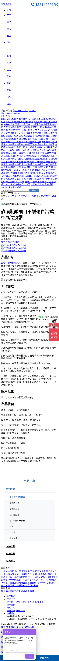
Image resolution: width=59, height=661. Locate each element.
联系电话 (14, 242)
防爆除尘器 (14, 509)
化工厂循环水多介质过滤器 (28, 133)
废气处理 (10, 546)
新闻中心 (11, 608)
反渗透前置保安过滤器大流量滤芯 (20, 130)
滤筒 (11, 526)
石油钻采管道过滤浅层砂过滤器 (32, 159)
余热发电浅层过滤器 (11, 167)
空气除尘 (34, 196)
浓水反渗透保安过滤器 (29, 170)
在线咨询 (5, 242)
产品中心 (23, 196)
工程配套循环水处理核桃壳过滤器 (20, 156)
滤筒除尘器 (14, 503)
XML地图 (29, 627)
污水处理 (10, 553)
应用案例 (11, 605)
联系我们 (11, 613)
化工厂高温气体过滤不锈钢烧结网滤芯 (31, 136)
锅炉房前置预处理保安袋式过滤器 (37, 144)
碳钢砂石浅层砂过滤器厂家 (17, 124)
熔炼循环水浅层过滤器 (32, 167)
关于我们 (11, 596)
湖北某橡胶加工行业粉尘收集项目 (17, 591)
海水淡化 (10, 560)
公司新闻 (11, 610)
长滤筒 (12, 532)
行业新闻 (20, 610)
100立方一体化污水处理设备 (19, 121)
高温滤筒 (13, 538)
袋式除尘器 (14, 515)
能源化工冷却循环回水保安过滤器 (24, 141)
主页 (14, 196)
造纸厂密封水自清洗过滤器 (37, 161)
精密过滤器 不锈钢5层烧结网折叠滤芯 (24, 173)
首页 (9, 10)
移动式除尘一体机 (17, 521)
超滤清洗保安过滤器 (31, 179)
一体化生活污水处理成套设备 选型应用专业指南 (24, 571)
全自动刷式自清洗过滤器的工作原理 (39, 164)
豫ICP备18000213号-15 (12, 627)
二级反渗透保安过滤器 (19, 184)
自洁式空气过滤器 (17, 497)
